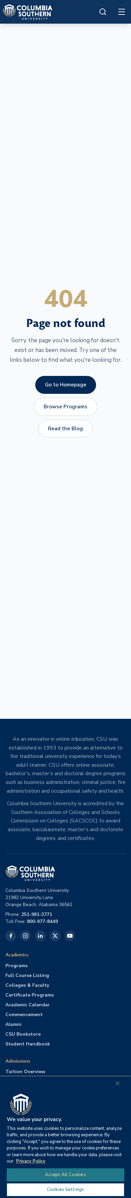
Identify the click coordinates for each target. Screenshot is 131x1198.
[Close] (118, 1083)
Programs (16, 965)
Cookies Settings (65, 1190)
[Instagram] (25, 935)
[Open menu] (121, 12)
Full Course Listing (27, 975)
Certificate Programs (29, 995)
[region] (65, 1137)
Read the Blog (65, 428)
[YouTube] (69, 935)
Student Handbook (27, 1044)
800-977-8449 (42, 921)
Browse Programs (65, 406)
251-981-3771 (36, 914)
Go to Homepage (65, 384)
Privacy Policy (30, 1161)
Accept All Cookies (65, 1175)
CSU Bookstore (23, 1034)
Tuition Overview (25, 1071)
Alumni (13, 1024)
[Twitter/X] (55, 935)
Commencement (24, 1014)
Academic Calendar (27, 1005)
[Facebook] (10, 935)
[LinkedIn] (40, 935)
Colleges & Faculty (27, 985)
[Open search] (103, 12)
